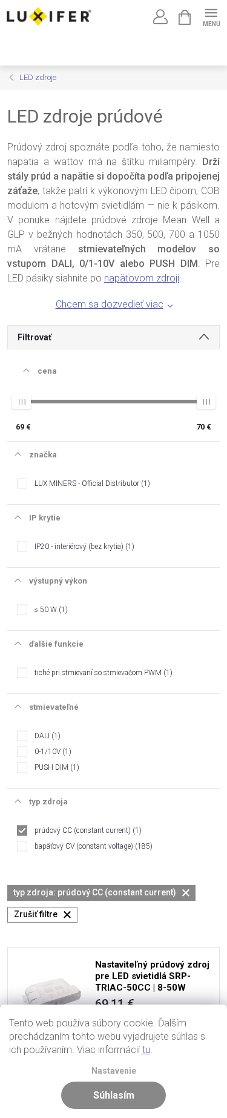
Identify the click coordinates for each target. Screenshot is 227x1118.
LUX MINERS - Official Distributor (91, 483)
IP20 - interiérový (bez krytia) (83, 546)
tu (146, 1050)
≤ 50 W (50, 609)
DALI (46, 736)
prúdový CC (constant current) (87, 830)
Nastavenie (113, 1071)
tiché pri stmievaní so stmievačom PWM (102, 672)
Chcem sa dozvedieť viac (109, 304)
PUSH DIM (56, 767)
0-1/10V (52, 751)
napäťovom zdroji (141, 278)
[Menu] (211, 16)
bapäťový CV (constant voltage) (92, 846)
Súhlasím (113, 1095)
